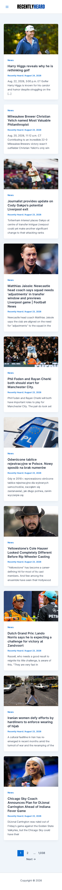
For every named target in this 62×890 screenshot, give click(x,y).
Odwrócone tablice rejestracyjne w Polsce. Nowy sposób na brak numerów (30, 463)
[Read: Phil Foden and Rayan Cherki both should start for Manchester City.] (31, 351)
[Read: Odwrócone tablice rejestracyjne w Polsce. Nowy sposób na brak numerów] (31, 432)
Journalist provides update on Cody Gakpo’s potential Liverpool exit (30, 205)
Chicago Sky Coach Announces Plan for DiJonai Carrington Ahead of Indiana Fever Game (29, 805)
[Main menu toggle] (7, 6)
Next (31, 859)
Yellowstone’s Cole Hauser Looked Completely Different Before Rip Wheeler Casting (30, 552)
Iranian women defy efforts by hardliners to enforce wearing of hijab (31, 722)
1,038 (41, 853)
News (11, 60)
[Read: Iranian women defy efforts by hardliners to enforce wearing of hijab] (31, 690)
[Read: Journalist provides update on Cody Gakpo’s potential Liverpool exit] (31, 173)
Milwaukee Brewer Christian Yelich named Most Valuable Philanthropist (29, 120)
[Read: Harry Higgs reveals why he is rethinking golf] (31, 38)
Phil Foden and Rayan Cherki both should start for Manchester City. (29, 383)
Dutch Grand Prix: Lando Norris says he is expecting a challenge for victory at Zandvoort (29, 639)
